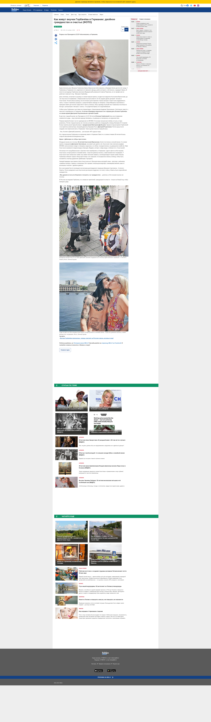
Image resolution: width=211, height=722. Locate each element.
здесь (134, 2)
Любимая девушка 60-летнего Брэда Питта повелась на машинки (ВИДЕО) (70, 408)
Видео (101, 14)
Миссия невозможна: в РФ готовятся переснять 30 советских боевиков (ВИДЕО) (70, 430)
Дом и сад (73, 14)
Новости (134, 19)
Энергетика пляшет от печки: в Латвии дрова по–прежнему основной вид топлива (70, 561)
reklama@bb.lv (115, 658)
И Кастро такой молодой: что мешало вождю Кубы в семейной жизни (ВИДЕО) (102, 454)
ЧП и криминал (37, 10)
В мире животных (93, 14)
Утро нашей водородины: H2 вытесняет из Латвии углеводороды (100, 586)
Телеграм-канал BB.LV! (81, 343)
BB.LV (57, 30)
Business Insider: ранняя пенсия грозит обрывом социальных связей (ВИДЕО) (104, 431)
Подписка (45, 5)
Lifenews (56, 14)
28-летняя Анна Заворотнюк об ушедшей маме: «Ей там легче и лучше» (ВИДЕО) (102, 441)
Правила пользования (105, 663)
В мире (46, 10)
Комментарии (65, 350)
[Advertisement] (43, 42)
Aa (122, 29)
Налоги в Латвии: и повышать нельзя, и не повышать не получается (101, 599)
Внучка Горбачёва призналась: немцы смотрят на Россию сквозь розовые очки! (86, 338)
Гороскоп (36, 5)
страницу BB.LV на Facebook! (111, 343)
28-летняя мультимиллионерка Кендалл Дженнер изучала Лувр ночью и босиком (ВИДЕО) (102, 467)
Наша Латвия (27, 10)
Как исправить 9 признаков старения (91, 611)
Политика (54, 10)
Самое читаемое (144, 19)
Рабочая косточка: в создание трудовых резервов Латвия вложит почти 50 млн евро (102, 572)
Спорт (62, 14)
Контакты (93, 663)
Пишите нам (116, 663)
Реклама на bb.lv (104, 677)
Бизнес (61, 10)
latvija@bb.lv (113, 660)
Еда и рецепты (82, 14)
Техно (67, 14)
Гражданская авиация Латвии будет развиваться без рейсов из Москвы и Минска (104, 561)
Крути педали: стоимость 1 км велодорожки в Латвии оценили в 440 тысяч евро (104, 538)
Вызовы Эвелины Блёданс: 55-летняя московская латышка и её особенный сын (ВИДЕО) (100, 481)
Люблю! (81, 608)
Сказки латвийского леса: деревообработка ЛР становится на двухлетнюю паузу (70, 538)
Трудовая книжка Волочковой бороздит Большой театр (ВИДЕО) (105, 408)
